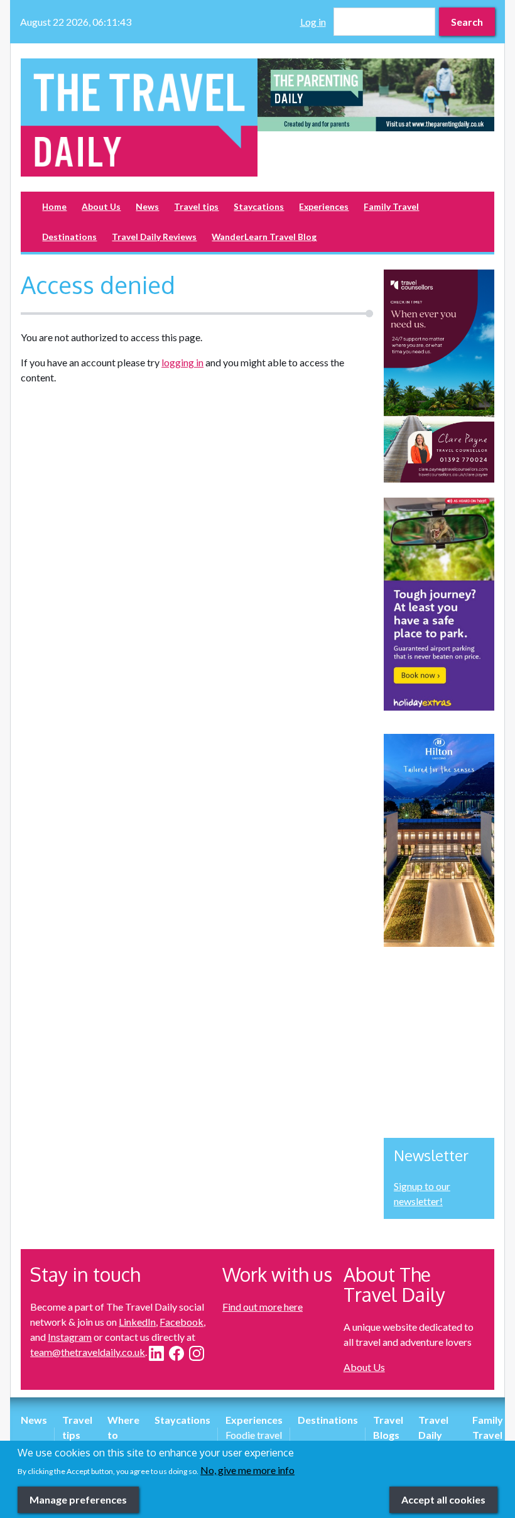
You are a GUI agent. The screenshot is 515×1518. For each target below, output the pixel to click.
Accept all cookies (443, 1499)
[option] (376, 94)
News (147, 206)
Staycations (259, 206)
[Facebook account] (176, 1353)
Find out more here (262, 1307)
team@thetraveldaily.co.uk (87, 1352)
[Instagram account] (196, 1353)
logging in (182, 362)
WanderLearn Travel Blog (264, 236)
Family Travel (391, 206)
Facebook (181, 1322)
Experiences (324, 206)
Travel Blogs (388, 1427)
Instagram (70, 1337)
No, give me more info (247, 1470)
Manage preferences (78, 1499)
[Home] (139, 117)
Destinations (69, 236)
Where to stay (123, 1435)
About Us (101, 206)
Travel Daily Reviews (154, 236)
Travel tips (196, 206)
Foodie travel (253, 1435)
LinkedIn (137, 1322)
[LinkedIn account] (156, 1353)
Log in (313, 22)
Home (54, 206)
